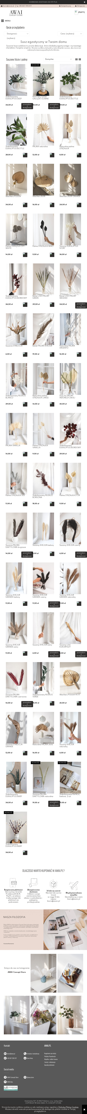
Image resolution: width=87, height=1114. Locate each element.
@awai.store (30, 1077)
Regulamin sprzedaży (50, 1053)
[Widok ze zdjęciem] (76, 59)
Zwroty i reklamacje (49, 1062)
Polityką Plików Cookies (68, 1107)
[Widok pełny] (80, 59)
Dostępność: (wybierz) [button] (12, 36)
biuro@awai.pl (8, 6)
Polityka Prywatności (50, 1056)
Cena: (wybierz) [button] (67, 34)
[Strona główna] (15, 13)
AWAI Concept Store (12, 1077)
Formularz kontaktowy (33, 1053)
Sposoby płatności (49, 1065)
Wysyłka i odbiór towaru (51, 1059)
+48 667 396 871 (25, 6)
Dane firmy (30, 1058)
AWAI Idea (10, 1082)
